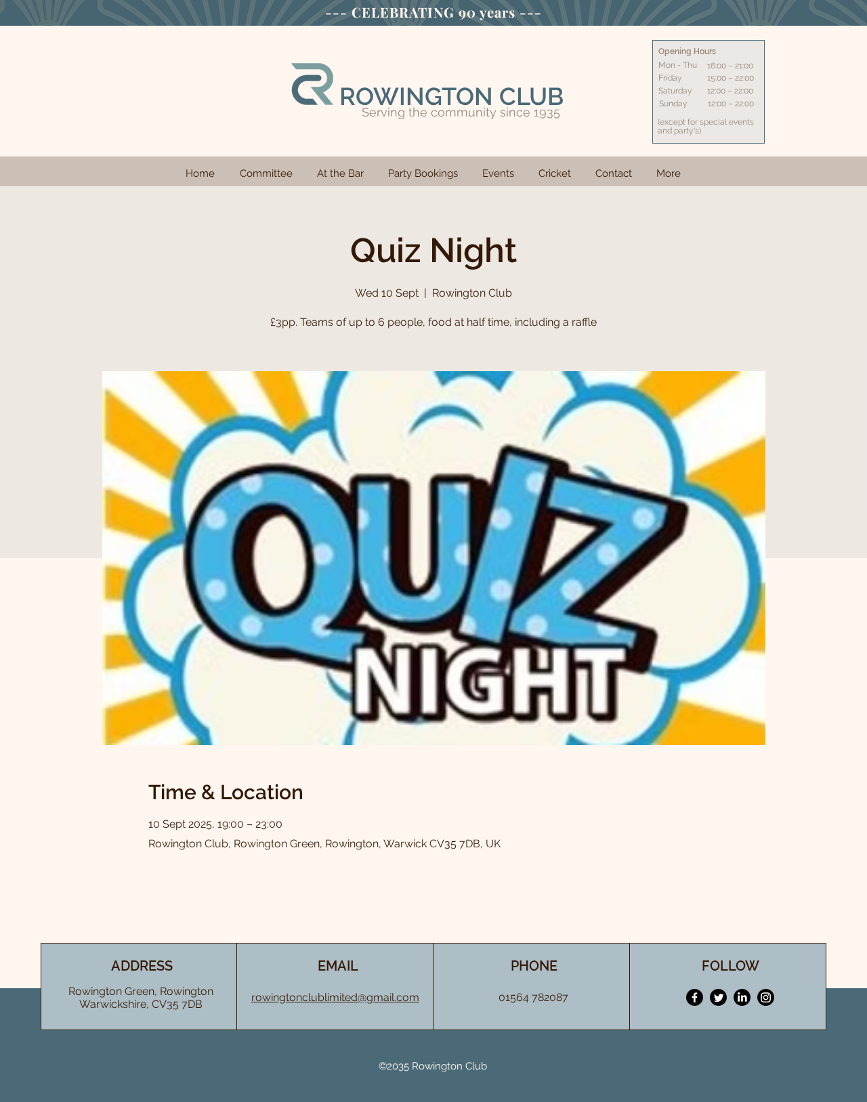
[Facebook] (694, 997)
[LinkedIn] (742, 997)
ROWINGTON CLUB (451, 96)
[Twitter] (718, 997)
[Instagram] (765, 997)
